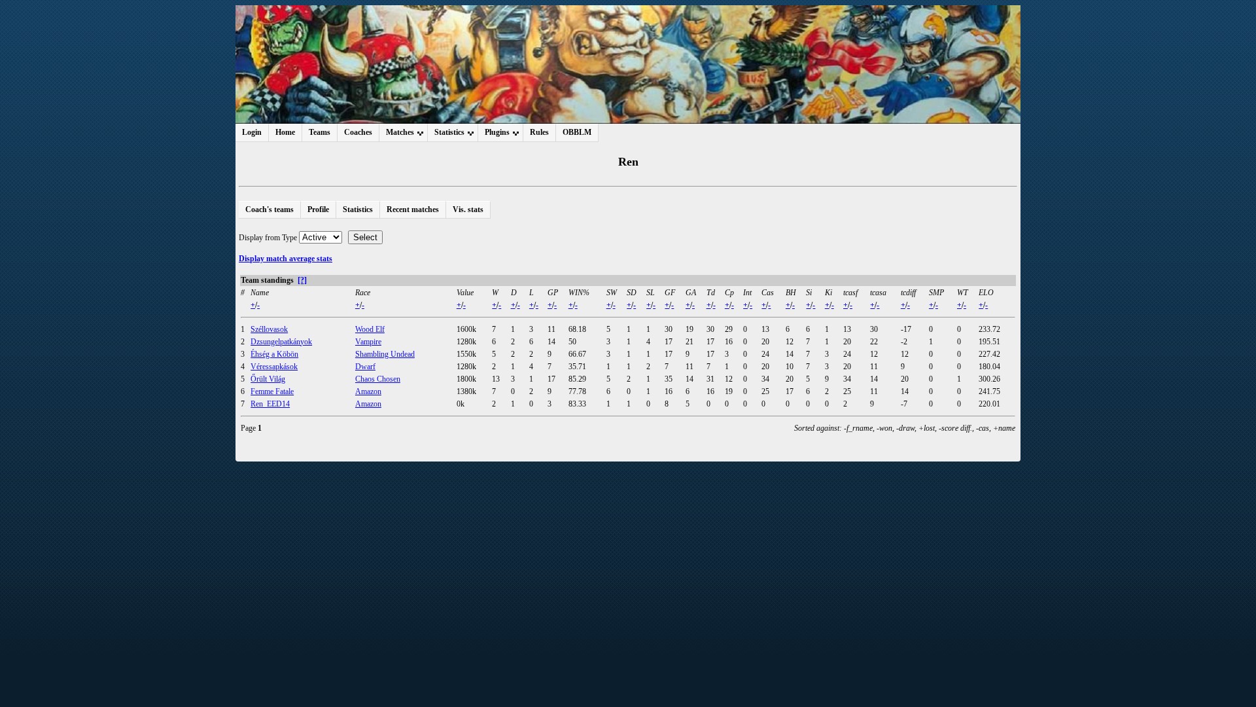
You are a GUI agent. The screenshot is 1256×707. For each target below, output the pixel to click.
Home (285, 132)
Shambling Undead (385, 354)
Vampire (368, 341)
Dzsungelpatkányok (281, 341)
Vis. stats (468, 209)
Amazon (368, 391)
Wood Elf (370, 329)
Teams (319, 132)
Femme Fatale (272, 391)
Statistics (358, 209)
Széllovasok (269, 329)
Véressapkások (274, 366)
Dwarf (365, 366)
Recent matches (413, 209)
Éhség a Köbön (274, 354)
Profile (318, 209)
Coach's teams (269, 209)
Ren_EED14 (270, 403)
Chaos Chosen (377, 379)
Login (252, 132)
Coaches (358, 132)
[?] (302, 280)
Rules (539, 132)
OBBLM (577, 132)
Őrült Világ (268, 379)
